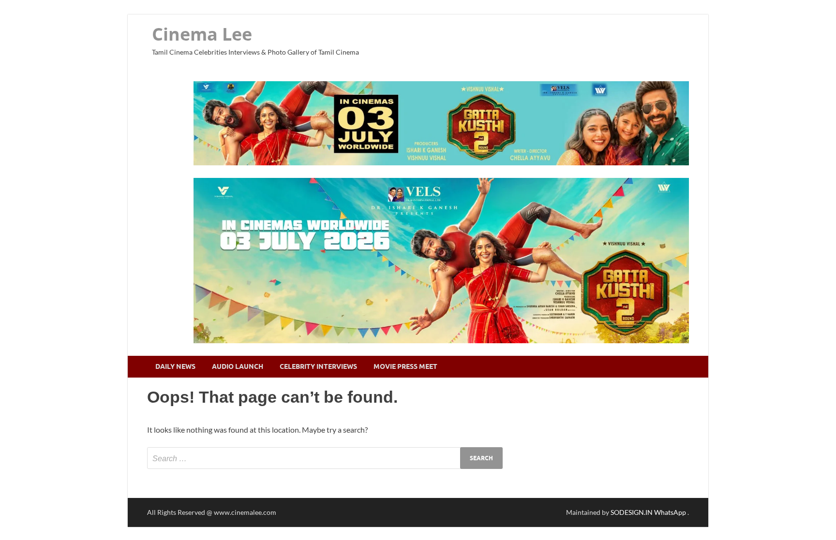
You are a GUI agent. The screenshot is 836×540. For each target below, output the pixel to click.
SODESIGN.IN (632, 512)
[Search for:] (325, 458)
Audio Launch (237, 366)
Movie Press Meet (405, 366)
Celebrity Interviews (318, 366)
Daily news (175, 366)
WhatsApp (670, 512)
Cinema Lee (202, 34)
